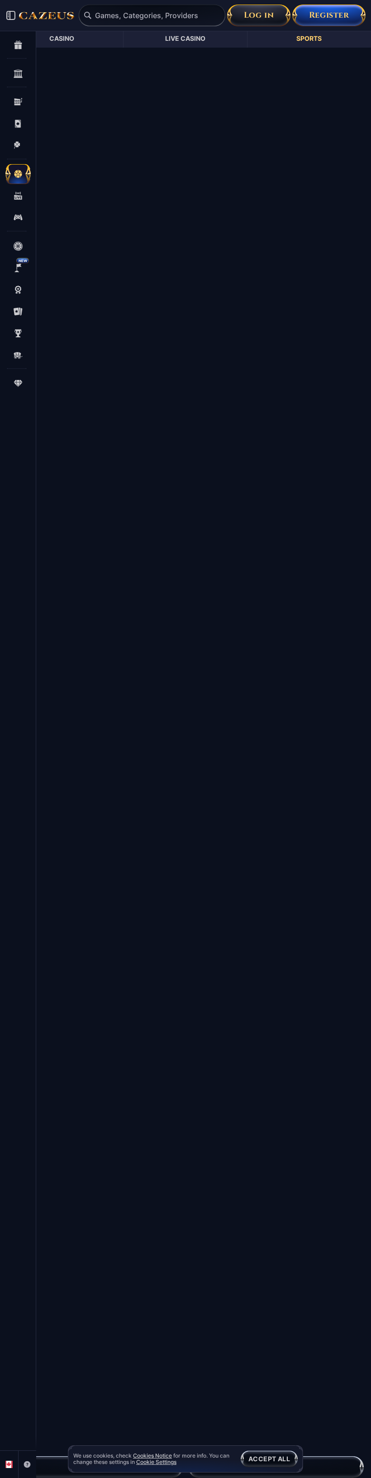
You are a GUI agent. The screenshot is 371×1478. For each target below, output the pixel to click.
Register (329, 15)
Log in (259, 15)
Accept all (269, 1459)
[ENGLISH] (9, 1464)
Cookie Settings (156, 1462)
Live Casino (185, 38)
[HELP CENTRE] (28, 1464)
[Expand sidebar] (10, 15)
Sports (309, 38)
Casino (61, 38)
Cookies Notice (152, 1456)
